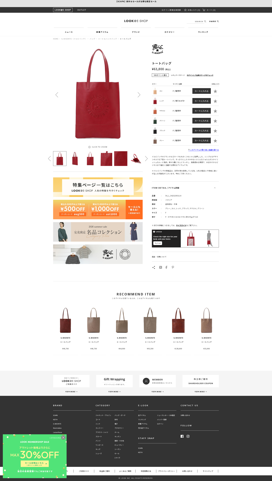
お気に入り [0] (194, 10)
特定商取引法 (146, 471)
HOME (56, 38)
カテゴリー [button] (169, 32)
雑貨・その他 (119, 441)
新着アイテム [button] (102, 32)
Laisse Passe (57, 432)
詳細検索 (212, 21)
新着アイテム (142, 424)
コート (98, 419)
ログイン (165, 10)
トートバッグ (65, 342)
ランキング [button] (203, 32)
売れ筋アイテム (143, 428)
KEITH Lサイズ (58, 449)
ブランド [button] (136, 32)
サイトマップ (208, 471)
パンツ (98, 441)
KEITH (55, 419)
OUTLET (81, 9)
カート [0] (211, 10)
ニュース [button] (69, 32)
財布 (116, 419)
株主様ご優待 (104, 471)
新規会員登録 (175, 10)
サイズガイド (181, 225)
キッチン (118, 436)
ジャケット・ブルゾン (103, 415)
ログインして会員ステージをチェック (200, 75)
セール (117, 453)
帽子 (116, 424)
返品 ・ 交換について (159, 256)
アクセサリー (119, 428)
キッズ (98, 449)
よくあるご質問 (125, 471)
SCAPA (55, 415)
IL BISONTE (57, 424)
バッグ (92, 38)
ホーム (117, 432)
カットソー (99, 428)
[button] (139, 95)
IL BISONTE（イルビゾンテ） (74, 38)
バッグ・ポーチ (120, 415)
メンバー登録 (161, 419)
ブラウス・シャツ (102, 432)
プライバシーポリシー (166, 471)
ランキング (142, 419)
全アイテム (142, 415)
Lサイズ (117, 458)
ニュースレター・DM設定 (166, 415)
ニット (98, 424)
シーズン (118, 449)
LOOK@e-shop (136, 21)
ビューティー (119, 445)
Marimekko (57, 428)
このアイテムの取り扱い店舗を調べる (204, 150)
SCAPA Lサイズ (58, 445)
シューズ (99, 453)
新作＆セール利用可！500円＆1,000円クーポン (136, 3)
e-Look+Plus (57, 436)
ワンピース (99, 445)
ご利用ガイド (84, 471)
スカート (99, 436)
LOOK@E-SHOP (63, 9)
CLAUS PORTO (58, 441)
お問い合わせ (185, 415)
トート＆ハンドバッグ (107, 38)
